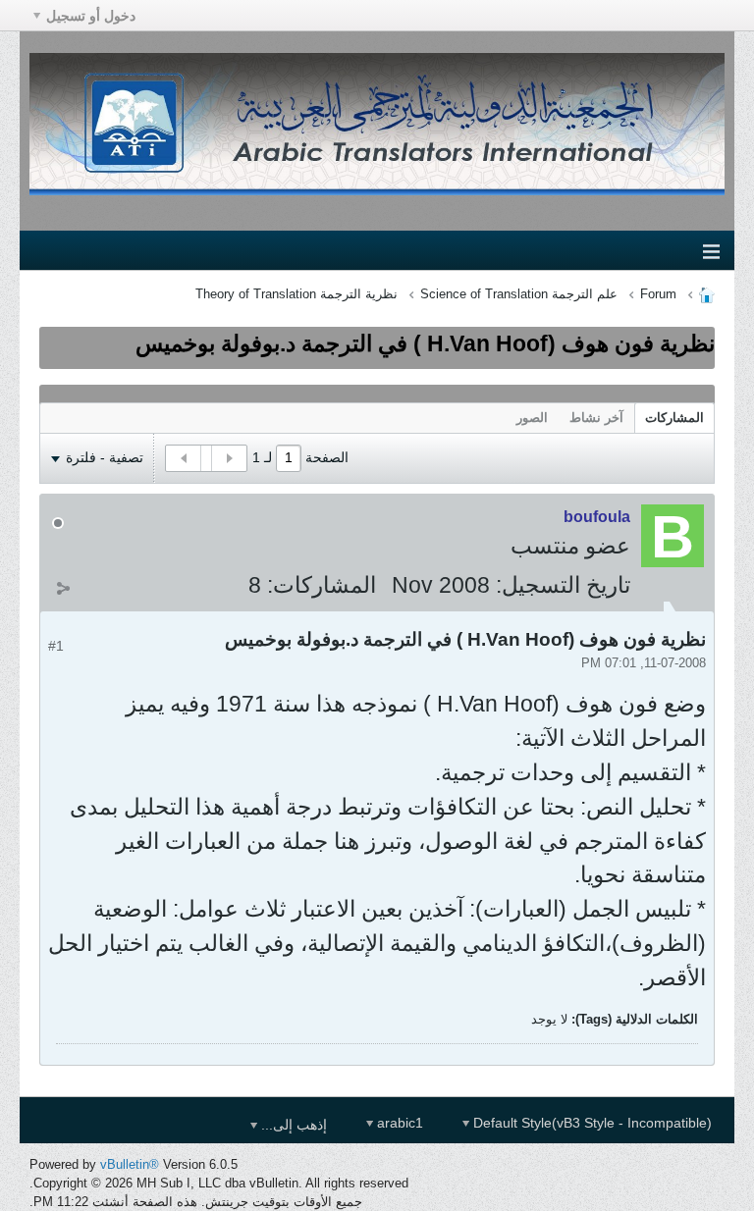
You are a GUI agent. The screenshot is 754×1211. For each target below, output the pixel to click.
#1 (56, 646)
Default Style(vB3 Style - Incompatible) (590, 1123)
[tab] (674, 417)
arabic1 (398, 1123)
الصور (532, 417)
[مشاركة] (62, 588)
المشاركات (674, 417)
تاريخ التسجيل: (563, 585)
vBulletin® (129, 1164)
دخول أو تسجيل (90, 16)
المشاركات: (321, 585)
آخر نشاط (596, 417)
